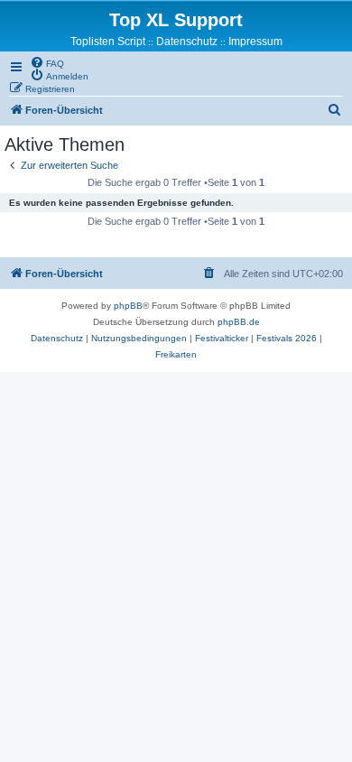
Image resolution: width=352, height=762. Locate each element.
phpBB (128, 306)
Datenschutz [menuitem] (187, 41)
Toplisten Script (107, 41)
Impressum (255, 41)
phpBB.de (239, 322)
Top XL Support (176, 20)
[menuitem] (47, 62)
